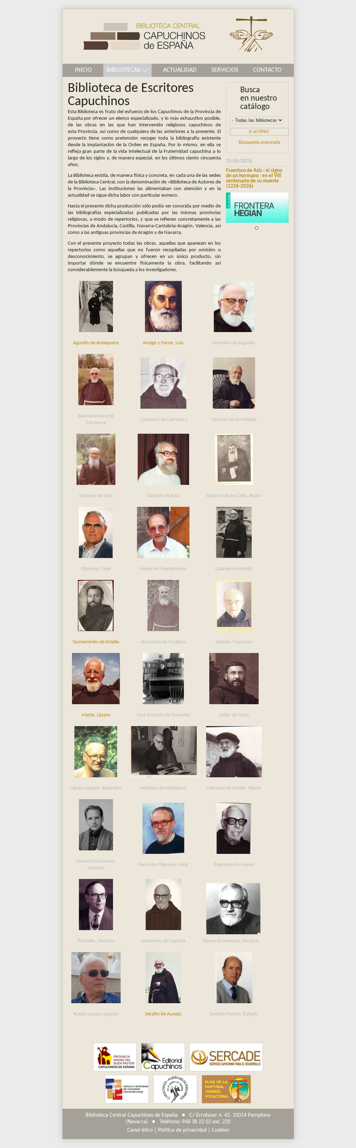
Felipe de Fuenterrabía (163, 569)
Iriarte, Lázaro (96, 715)
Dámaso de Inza (95, 495)
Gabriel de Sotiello (233, 569)
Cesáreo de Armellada (234, 419)
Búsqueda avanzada (259, 142)
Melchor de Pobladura (163, 788)
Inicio (83, 70)
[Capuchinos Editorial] (163, 1057)
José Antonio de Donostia (163, 715)
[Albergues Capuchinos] (175, 1089)
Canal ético (140, 1130)
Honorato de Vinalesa (163, 642)
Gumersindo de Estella (96, 642)
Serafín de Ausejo (163, 1014)
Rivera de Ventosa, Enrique (230, 941)
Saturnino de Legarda (163, 941)
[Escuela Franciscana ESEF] (127, 1089)
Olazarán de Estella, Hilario (234, 788)
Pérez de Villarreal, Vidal (163, 864)
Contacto (267, 70)
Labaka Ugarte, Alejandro (96, 788)
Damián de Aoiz (163, 495)
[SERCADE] (226, 1057)
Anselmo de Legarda (234, 343)
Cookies (220, 1130)
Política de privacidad (182, 1130)
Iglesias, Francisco (234, 642)
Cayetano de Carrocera (163, 419)
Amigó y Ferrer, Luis (163, 343)
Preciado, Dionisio (95, 941)
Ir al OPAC (259, 131)
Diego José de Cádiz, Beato (234, 495)
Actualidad (179, 70)
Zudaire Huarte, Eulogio (234, 1014)
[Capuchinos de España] (114, 1057)
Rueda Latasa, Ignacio (95, 1014)
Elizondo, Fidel (96, 569)
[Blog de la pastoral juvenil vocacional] (226, 1089)
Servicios (224, 70)
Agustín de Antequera (96, 343)
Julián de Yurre (234, 715)
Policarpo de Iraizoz (234, 864)
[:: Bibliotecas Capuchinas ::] (134, 36)
